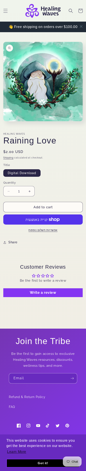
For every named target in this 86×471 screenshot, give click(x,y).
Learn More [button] (16, 452)
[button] (5, 11)
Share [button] (12, 242)
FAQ (12, 407)
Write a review (43, 292)
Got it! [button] (43, 463)
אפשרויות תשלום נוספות (43, 230)
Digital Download (22, 173)
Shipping (8, 157)
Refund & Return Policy (27, 397)
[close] (81, 26)
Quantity (9, 182)
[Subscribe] (72, 378)
